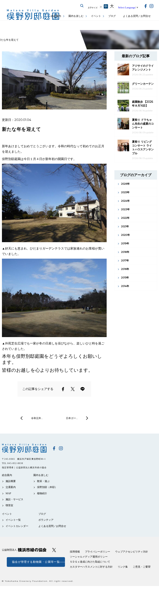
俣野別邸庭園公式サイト (33, 14)
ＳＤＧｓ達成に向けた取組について (90, 561)
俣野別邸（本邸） (47, 487)
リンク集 (123, 566)
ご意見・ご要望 (141, 566)
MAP (8, 493)
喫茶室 (9, 505)
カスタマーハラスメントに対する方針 (91, 566)
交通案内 (11, 487)
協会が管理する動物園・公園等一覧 (36, 561)
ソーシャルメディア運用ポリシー (89, 556)
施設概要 (11, 481)
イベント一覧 (13, 519)
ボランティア (46, 519)
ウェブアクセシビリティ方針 (131, 551)
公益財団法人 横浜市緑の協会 (24, 550)
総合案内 (56, 16)
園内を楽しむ (76, 16)
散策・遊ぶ (43, 481)
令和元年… (37, 418)
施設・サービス (14, 499)
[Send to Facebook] (63, 389)
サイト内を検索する (82, 6)
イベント (96, 16)
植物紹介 (42, 493)
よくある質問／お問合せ (137, 16)
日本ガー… (72, 418)
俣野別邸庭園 (24, 448)
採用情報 (75, 551)
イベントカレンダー (17, 526)
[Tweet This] (73, 389)
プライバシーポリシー (97, 551)
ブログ (112, 16)
